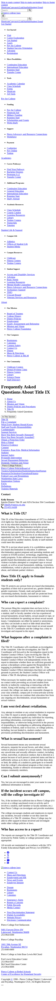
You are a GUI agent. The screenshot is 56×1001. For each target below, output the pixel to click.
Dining (10, 350)
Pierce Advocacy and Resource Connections (27, 134)
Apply (10, 43)
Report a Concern (15, 902)
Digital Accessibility (16, 915)
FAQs (4, 483)
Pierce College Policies (12, 466)
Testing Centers (14, 220)
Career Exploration (15, 38)
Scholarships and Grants (18, 120)
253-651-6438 (10, 507)
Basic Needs (12, 279)
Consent (5, 447)
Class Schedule (14, 86)
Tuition (10, 153)
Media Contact (13, 907)
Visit (9, 35)
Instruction (34, 471)
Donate (10, 887)
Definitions (6, 486)
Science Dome (13, 377)
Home (9, 399)
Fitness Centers (14, 260)
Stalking (5, 452)
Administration (15, 471)
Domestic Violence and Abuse (15, 463)
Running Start (13, 70)
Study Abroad (13, 199)
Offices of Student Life (17, 244)
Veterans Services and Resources (22, 297)
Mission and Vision (15, 326)
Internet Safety (7, 455)
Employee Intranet (15, 882)
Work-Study (12, 123)
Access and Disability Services (21, 274)
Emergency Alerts (15, 900)
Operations (26, 473)
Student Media (13, 246)
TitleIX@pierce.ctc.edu (14, 505)
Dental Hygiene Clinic (17, 369)
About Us (11, 401)
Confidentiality (8, 429)
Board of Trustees (15, 313)
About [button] (4, 302)
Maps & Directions (15, 353)
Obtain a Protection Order (13, 440)
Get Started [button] (6, 24)
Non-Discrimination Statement (20, 912)
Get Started (12, 40)
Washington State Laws (12, 478)
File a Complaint (8, 422)
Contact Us (12, 348)
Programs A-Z (13, 174)
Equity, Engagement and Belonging (23, 324)
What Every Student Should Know (17, 424)
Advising (11, 50)
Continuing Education (17, 64)
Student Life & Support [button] (11, 230)
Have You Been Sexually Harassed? (17, 435)
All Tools (11, 94)
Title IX (10, 409)
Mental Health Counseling (19, 285)
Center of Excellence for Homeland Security (21, 974)
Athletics (11, 241)
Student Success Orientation (19, 48)
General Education (15, 191)
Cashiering (12, 148)
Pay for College (14, 45)
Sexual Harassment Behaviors (14, 460)
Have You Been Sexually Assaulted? (17, 437)
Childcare (11, 258)
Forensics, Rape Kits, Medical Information (20, 450)
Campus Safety (14, 345)
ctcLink (19, 7)
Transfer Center (14, 72)
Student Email (36, 7)
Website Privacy (14, 917)
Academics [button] (6, 158)
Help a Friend (7, 442)
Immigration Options (10, 481)
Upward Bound (14, 295)
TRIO (9, 292)
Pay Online (12, 150)
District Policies (14, 319)
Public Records (14, 905)
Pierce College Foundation (19, 329)
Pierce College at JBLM (18, 355)
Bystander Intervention (11, 458)
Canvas (13, 7)
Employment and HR (16, 877)
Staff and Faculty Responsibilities (16, 427)
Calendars (11, 343)
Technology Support (16, 290)
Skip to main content (10, 2)
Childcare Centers (15, 367)
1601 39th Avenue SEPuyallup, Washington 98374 (14, 945)
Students (26, 471)
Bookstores (12, 340)
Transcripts (12, 223)
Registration (12, 53)
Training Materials (9, 489)
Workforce (12, 137)
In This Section (8, 417)
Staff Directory (13, 380)
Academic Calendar (16, 83)
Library (10, 217)
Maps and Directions (16, 875)
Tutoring (11, 225)
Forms (10, 89)
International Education (17, 67)
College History (14, 316)
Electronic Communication (19, 920)
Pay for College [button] (8, 98)
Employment (13, 321)
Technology (15, 473)
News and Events (15, 880)
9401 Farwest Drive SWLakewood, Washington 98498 (15, 930)
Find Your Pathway (15, 169)
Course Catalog (14, 212)
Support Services (9, 432)
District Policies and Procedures (21, 406)
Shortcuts (5, 7)
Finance (34, 473)
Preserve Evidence (9, 445)
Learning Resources (16, 215)
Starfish (26, 7)
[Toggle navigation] (3, 15)
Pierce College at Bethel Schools (16, 971)
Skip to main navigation (31, 2)
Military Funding (14, 115)
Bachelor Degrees (15, 172)
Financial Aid (13, 112)
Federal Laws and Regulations (15, 476)
